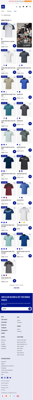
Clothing (9, 11)
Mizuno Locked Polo (21, 147)
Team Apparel (4, 319)
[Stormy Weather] (20, 145)
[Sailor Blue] (7, 223)
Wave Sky (19, 350)
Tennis (3, 342)
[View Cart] (23, 6)
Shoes (18, 320)
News (2, 317)
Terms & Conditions (5, 380)
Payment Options (5, 383)
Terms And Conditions (7, 370)
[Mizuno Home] (3, 6)
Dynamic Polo (20, 94)
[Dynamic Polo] (24, 83)
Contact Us (3, 325)
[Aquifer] (2, 223)
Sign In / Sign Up (24, 1)
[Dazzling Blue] (22, 198)
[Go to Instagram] (5, 377)
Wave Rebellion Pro (22, 344)
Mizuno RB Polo (20, 200)
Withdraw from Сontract (7, 366)
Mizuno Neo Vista (21, 340)
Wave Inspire (20, 346)
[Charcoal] (2, 198)
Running (3, 340)
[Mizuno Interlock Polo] (24, 162)
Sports (3, 337)
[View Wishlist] (26, 6)
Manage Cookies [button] (4, 387)
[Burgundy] (7, 198)
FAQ (2, 374)
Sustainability (4, 330)
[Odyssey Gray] (18, 92)
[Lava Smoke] (4, 66)
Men (18, 317)
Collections (20, 337)
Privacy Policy (4, 372)
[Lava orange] (24, 223)
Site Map (3, 389)
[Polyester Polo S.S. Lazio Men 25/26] (8, 30)
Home (2, 11)
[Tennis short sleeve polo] (24, 213)
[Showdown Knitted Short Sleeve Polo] (8, 83)
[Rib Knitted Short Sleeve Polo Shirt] (8, 136)
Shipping (3, 368)
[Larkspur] (7, 66)
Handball (3, 348)
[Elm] (7, 92)
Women (19, 326)
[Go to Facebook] (2, 377)
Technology (3, 327)
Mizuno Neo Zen (21, 342)
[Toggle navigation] (30, 7)
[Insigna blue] (20, 223)
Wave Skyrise (20, 352)
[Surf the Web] (20, 92)
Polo (15, 11)
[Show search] (16, 6)
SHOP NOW (28, 45)
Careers (3, 333)
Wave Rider (20, 348)
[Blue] (22, 171)
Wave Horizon (20, 355)
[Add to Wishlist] (14, 24)
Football (3, 344)
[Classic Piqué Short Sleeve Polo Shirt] (8, 56)
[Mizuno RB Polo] (24, 189)
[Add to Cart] (14, 46)
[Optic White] (2, 66)
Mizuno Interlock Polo (22, 173)
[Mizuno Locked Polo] (24, 136)
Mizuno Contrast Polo (6, 200)
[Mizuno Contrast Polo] (8, 189)
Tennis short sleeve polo (22, 225)
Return (3, 363)
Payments (3, 361)
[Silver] (2, 39)
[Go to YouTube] (10, 377)
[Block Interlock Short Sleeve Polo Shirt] (8, 213)
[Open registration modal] (20, 6)
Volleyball (3, 346)
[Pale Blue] (2, 92)
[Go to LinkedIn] (7, 377)
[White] (18, 171)
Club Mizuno (4, 322)
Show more (16, 288)
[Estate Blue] (4, 92)
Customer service (5, 358)
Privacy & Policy (4, 385)
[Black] (20, 171)
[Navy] (18, 145)
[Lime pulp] (22, 223)
